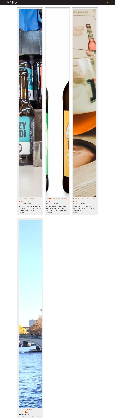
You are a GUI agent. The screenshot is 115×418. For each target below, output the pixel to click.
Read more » (22, 213)
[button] (67, 2)
